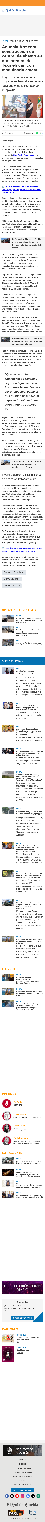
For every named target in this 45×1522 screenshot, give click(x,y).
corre (32, 551)
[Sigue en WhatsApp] (37, 133)
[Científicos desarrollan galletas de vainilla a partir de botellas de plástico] (8, 949)
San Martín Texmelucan (24, 155)
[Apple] (33, 1496)
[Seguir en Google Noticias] (41, 133)
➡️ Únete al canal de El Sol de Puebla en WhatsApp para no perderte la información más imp (21, 190)
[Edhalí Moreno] (7, 1128)
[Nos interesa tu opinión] (22, 1450)
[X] (12, 1496)
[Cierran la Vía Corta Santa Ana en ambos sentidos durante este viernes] (8, 643)
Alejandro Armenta (12, 586)
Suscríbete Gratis (22, 1318)
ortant (12, 193)
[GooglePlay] (38, 1496)
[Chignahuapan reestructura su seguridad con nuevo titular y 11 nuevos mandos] (8, 1195)
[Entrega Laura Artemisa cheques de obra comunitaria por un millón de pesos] (8, 758)
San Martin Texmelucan (14, 572)
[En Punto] (7, 1103)
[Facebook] (7, 1496)
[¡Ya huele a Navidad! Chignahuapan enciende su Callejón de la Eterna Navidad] (8, 1173)
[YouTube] (17, 1496)
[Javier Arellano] (7, 1116)
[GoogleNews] (28, 1496)
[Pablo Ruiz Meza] (7, 1140)
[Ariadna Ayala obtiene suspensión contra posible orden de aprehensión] (8, 683)
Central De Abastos (12, 579)
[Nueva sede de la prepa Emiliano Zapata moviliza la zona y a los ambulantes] (8, 1161)
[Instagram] (22, 1496)
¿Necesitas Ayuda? (22, 1490)
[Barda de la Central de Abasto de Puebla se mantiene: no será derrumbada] (8, 619)
